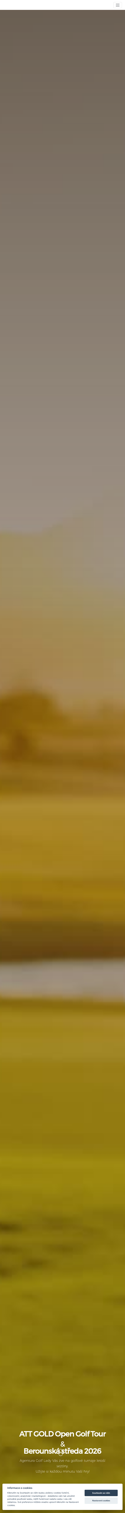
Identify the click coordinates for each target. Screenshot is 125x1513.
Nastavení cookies (101, 1500)
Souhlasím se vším (101, 1493)
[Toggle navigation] (117, 5)
